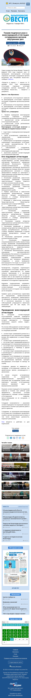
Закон (22, 43)
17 (4, 636)
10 (4, 633)
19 (12, 636)
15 (23, 633)
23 (27, 636)
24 (4, 639)
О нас (8, 11)
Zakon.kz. (11, 79)
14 (19, 633)
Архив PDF (15, 588)
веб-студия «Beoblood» (15, 695)
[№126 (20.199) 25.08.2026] (15, 568)
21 (19, 636)
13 (15, 633)
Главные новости (12, 43)
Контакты (21, 11)
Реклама (14, 11)
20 (15, 636)
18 (8, 636)
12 (12, 633)
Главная (15, 649)
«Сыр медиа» (17, 690)
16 (27, 633)
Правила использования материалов (15, 658)
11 (8, 633)
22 (23, 636)
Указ (3, 422)
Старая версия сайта (15, 662)
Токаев (16, 431)
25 (8, 639)
